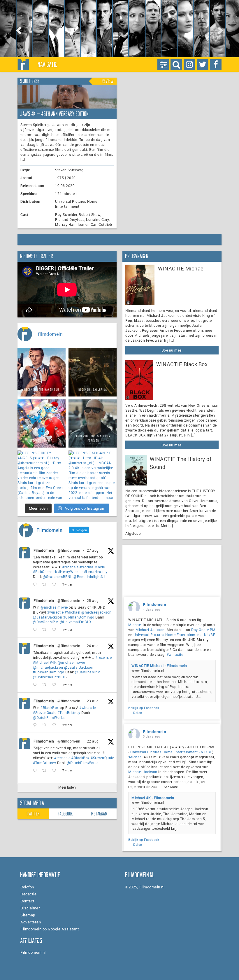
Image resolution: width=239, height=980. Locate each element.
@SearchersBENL (58, 576)
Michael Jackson (150, 629)
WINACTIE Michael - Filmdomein (159, 665)
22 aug (93, 741)
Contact (27, 901)
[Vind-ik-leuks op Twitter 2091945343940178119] (56, 685)
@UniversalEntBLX (76, 621)
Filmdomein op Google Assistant (49, 929)
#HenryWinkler (70, 571)
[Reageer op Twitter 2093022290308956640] (36, 584)
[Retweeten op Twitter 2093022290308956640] (46, 584)
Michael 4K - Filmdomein (152, 797)
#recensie (70, 567)
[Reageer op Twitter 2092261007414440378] (36, 630)
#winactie (55, 612)
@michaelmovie (54, 607)
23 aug (93, 700)
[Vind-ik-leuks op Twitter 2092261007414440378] (56, 630)
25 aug (93, 600)
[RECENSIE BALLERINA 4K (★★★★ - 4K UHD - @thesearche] (92, 372)
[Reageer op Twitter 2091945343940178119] (36, 685)
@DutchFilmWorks (49, 717)
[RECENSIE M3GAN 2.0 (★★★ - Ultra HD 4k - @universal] (92, 474)
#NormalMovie (92, 567)
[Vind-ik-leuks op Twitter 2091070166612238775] (56, 771)
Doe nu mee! (172, 350)
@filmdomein (68, 550)
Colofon (27, 887)
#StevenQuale (44, 712)
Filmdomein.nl (33, 952)
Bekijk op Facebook (143, 707)
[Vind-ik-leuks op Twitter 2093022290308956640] (56, 584)
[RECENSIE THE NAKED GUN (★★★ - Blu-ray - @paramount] (41, 372)
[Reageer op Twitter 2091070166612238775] (36, 771)
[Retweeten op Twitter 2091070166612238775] (46, 771)
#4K (53, 662)
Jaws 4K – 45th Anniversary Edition (54, 114)
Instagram (99, 813)
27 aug (93, 550)
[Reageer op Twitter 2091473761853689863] (36, 725)
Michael (135, 624)
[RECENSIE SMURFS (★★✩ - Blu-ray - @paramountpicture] (41, 423)
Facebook (65, 813)
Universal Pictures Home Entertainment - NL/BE (174, 634)
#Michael (72, 612)
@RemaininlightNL (89, 576)
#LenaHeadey (96, 571)
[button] (18, 28)
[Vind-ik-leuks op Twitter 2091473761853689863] (56, 725)
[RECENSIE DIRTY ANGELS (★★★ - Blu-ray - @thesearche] (41, 474)
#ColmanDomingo (78, 617)
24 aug (93, 645)
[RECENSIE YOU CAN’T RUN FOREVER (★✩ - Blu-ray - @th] (92, 423)
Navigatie (48, 64)
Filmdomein (44, 550)
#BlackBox (50, 707)
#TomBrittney (68, 712)
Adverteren (30, 922)
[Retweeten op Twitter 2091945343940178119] (46, 685)
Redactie (28, 894)
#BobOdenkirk (45, 571)
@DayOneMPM (46, 621)
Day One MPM (203, 629)
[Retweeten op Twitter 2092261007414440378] (46, 630)
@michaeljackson (96, 612)
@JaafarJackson (47, 617)
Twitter (33, 813)
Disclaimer (30, 908)
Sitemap (27, 915)
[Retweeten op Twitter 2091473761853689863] (46, 725)
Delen (137, 712)
